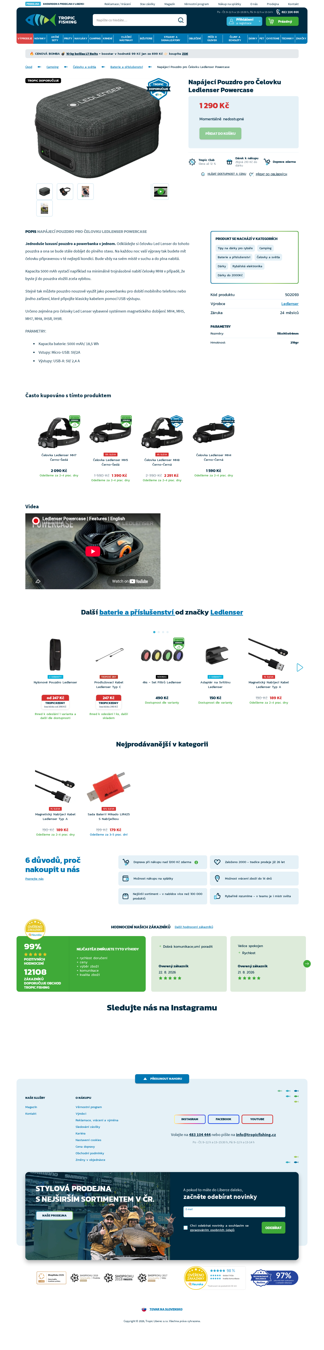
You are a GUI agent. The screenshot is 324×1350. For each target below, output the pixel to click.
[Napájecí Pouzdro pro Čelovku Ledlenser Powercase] (44, 191)
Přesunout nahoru (166, 1078)
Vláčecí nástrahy (126, 38)
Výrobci (81, 1113)
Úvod (28, 67)
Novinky (40, 38)
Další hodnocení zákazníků (194, 927)
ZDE (185, 53)
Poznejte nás (34, 878)
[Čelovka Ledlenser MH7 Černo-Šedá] (58, 434)
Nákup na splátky (229, 4)
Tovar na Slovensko (166, 1309)
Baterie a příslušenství (126, 67)
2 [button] (159, 632)
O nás (254, 4)
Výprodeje (25, 38)
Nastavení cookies (88, 1140)
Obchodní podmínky (90, 1153)
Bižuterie (146, 38)
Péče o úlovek (212, 38)
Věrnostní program (196, 4)
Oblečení (195, 38)
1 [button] (154, 632)
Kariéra (81, 1133)
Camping (95, 38)
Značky (301, 38)
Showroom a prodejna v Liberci (55, 3)
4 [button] (167, 632)
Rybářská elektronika (247, 266)
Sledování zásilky (88, 1127)
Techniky (288, 38)
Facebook (223, 1119)
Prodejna (273, 4)
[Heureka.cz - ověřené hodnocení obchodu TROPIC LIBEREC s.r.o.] (215, 1278)
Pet (261, 38)
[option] (44, 191)
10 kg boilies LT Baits (82, 53)
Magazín (169, 4)
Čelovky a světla (84, 67)
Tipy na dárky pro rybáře (235, 248)
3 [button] (163, 632)
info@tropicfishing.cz (256, 1134)
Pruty (68, 38)
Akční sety (55, 38)
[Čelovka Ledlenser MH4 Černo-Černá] (213, 434)
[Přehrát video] (160, 191)
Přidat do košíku (220, 133)
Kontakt (293, 4)
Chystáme (272, 38)
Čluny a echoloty (235, 38)
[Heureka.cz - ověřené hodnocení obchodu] (35, 929)
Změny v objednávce (90, 1160)
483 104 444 (200, 1134)
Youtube (257, 1119)
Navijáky (80, 38)
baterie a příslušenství (137, 612)
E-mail (189, 1209)
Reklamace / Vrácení (117, 4)
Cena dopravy (85, 1146)
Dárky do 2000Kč (230, 275)
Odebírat (273, 1227)
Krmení (107, 38)
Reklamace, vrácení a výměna (97, 1120)
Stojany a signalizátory (170, 38)
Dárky (253, 38)
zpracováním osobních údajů (212, 1229)
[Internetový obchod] (50, 20)
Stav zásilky (147, 4)
